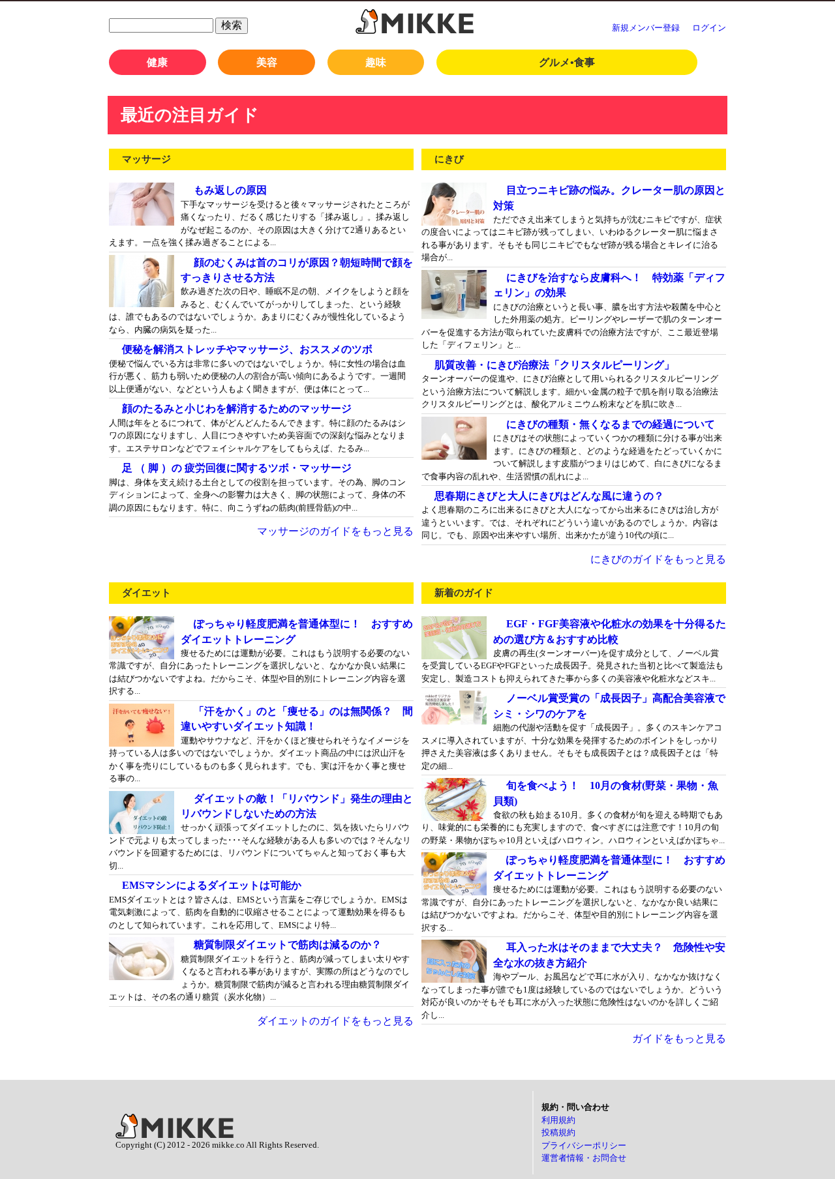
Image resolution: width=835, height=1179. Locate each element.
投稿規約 (558, 1132)
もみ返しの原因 (230, 190)
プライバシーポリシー (583, 1145)
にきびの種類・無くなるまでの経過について (610, 424)
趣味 (375, 62)
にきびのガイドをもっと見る (658, 559)
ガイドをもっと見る (679, 1038)
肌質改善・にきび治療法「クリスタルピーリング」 (554, 364)
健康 (157, 62)
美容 (266, 62)
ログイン (709, 28)
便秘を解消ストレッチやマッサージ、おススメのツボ (247, 349)
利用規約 (558, 1120)
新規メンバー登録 (646, 28)
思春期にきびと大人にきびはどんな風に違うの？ (549, 495)
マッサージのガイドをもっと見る (335, 531)
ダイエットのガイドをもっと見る (335, 1020)
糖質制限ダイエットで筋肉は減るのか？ (288, 944)
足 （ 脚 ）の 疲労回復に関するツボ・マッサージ (237, 467)
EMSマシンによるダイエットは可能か (211, 885)
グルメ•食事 (567, 62)
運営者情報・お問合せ (583, 1158)
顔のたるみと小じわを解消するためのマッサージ (237, 408)
